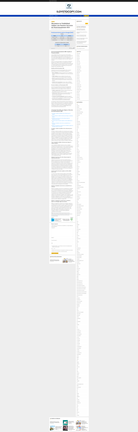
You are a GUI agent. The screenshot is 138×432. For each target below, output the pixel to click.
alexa (77, 119)
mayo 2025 (78, 77)
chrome (78, 149)
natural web (78, 268)
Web (52, 243)
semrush (78, 324)
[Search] (83, 15)
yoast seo (78, 412)
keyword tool (78, 238)
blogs (77, 143)
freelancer (78, 196)
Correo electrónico (54, 240)
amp (77, 130)
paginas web (78, 274)
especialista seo (79, 185)
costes (77, 163)
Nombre (52, 237)
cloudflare (78, 152)
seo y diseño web (79, 352)
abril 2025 (78, 78)
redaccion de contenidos (80, 312)
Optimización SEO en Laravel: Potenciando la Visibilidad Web (54, 260)
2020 (77, 104)
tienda (77, 376)
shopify (78, 357)
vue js (77, 388)
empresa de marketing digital (81, 182)
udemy (78, 385)
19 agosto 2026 (52, 261)
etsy (77, 190)
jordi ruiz (78, 235)
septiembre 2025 (79, 70)
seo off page (78, 340)
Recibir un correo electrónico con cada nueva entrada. (59, 251)
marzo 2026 (78, 61)
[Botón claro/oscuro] (81, 15)
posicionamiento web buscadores (81, 287)
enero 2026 (78, 64)
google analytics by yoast (80, 205)
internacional (78, 229)
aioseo (77, 118)
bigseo (77, 138)
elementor (78, 180)
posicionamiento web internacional (81, 291)
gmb (77, 201)
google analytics (79, 204)
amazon (78, 127)
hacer (77, 221)
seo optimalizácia (79, 346)
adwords (78, 107)
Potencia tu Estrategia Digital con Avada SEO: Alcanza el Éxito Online (58, 427)
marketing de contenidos (80, 254)
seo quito (78, 349)
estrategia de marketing (80, 187)
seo (77, 326)
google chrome (79, 207)
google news (78, 210)
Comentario (53, 227)
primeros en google (79, 301)
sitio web (78, 363)
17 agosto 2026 (70, 262)
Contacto (56, 15)
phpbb (77, 276)
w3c (77, 390)
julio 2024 (78, 92)
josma (77, 237)
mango (78, 251)
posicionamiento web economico (81, 288)
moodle (78, 266)
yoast (77, 410)
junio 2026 (78, 56)
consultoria (78, 155)
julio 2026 (78, 55)
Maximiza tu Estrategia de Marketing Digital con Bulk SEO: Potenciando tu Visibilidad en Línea (84, 428)
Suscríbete (86, 15)
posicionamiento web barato (80, 285)
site (77, 360)
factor (77, 193)
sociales (78, 374)
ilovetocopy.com (69, 11)
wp (77, 404)
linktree (78, 241)
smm (77, 368)
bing (77, 140)
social (77, 371)
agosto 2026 (78, 53)
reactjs (78, 310)
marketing (78, 252)
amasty (78, 126)
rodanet (78, 316)
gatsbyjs (78, 199)
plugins (78, 279)
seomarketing (78, 354)
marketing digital (79, 255)
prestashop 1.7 (79, 299)
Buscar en (79, 21)
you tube (78, 415)
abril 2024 (78, 97)
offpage (78, 271)
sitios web (78, 366)
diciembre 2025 (79, 66)
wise (77, 398)
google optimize (79, 212)
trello (77, 379)
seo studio (78, 351)
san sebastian (78, 321)
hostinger (78, 224)
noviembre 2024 (79, 86)
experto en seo (79, 191)
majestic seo (78, 249)
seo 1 (77, 327)
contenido (78, 160)
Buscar (86, 23)
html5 (77, 226)
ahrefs (77, 116)
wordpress (78, 401)
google (78, 202)
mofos (77, 265)
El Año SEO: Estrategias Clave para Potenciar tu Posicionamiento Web (71, 260)
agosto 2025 (78, 72)
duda (77, 176)
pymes (77, 307)
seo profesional (79, 348)
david (77, 165)
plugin (77, 277)
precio (77, 296)
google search (78, 213)
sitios (77, 365)
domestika (78, 171)
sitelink (78, 362)
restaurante (78, 315)
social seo (78, 373)
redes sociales (78, 313)
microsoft (78, 262)
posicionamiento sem (79, 280)
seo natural (78, 338)
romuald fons (78, 318)
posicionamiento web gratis (80, 290)
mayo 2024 (78, 95)
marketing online (79, 257)
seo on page (78, 343)
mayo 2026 (78, 58)
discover (78, 168)
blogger (78, 141)
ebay (77, 179)
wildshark (78, 396)
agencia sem (78, 110)
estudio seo (78, 188)
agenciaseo (78, 115)
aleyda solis (78, 121)
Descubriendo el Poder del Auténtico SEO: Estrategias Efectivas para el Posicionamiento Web (82, 42)
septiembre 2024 (79, 89)
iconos (77, 227)
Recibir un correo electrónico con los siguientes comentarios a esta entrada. (62, 250)
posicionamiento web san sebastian (81, 293)
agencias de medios (79, 113)
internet (78, 230)
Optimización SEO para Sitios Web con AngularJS (71, 422)
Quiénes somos (51, 15)
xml (77, 407)
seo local (78, 337)
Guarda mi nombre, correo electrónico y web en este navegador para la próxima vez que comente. (62, 246)
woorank (78, 399)
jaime (77, 232)
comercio (78, 154)
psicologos (78, 304)
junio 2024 (78, 94)
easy (77, 177)
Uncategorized (53, 21)
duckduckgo (78, 174)
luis (77, 246)
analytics (78, 132)
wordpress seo (79, 402)
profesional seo (79, 302)
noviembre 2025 (79, 67)
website (78, 393)
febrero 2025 (78, 81)
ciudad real (78, 151)
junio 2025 (78, 75)
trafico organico (79, 377)
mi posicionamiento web (80, 260)
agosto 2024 (78, 91)
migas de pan (78, 263)
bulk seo (78, 146)
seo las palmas (79, 335)
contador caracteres (79, 157)
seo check (78, 329)
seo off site (78, 341)
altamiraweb (78, 124)
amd (77, 129)
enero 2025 (78, 83)
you (77, 413)
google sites (78, 215)
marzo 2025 (78, 80)
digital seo (78, 166)
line (77, 240)
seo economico (79, 332)
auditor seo (78, 135)
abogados (78, 105)
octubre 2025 (78, 69)
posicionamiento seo (79, 282)
